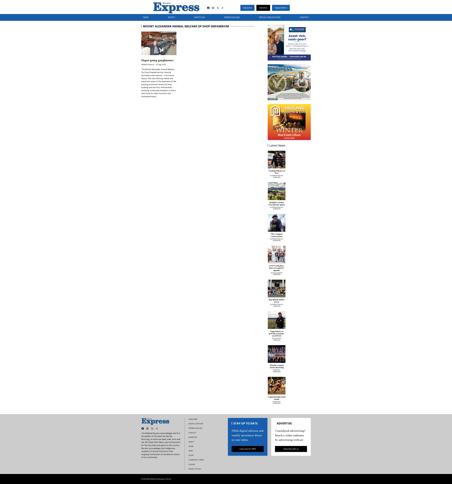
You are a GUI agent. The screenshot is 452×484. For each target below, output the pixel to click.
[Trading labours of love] (276, 160)
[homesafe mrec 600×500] (289, 43)
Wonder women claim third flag (277, 366)
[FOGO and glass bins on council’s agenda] (276, 255)
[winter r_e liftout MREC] (289, 122)
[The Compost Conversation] (276, 223)
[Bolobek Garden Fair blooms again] (276, 191)
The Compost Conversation (277, 235)
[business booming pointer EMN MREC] (289, 82)
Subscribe (247, 7)
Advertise (263, 7)
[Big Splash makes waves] (276, 289)
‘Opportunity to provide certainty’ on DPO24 (277, 333)
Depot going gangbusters (157, 60)
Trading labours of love (276, 172)
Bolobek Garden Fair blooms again (276, 203)
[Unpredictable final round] (276, 386)
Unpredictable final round (276, 398)
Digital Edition (281, 7)
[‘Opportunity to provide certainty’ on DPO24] (276, 320)
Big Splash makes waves (277, 301)
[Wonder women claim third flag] (276, 354)
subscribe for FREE (247, 449)
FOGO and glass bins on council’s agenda (276, 268)
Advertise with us (291, 449)
